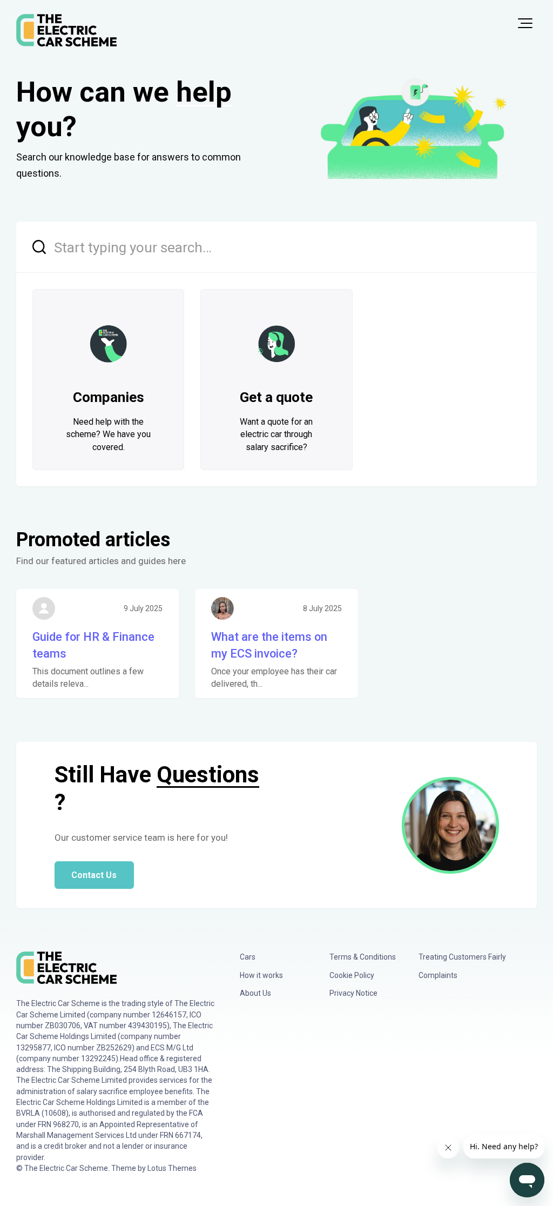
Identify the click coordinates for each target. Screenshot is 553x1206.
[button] (525, 23)
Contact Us (94, 875)
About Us (255, 993)
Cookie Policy (351, 975)
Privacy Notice (353, 993)
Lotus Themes (172, 1168)
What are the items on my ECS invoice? (269, 645)
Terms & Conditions (362, 957)
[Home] (66, 30)
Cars (247, 957)
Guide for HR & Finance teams (93, 645)
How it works (261, 975)
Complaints (438, 975)
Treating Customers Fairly (462, 957)
